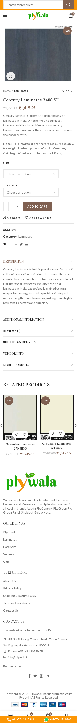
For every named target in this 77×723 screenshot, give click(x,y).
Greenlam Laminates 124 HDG (56, 446)
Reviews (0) (12, 331)
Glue (6, 561)
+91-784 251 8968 (30, 651)
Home (7, 91)
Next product (72, 91)
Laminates (21, 91)
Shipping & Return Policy (19, 596)
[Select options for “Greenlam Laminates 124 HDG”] (53, 433)
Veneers (9, 554)
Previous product (63, 91)
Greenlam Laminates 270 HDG (20, 447)
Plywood (9, 532)
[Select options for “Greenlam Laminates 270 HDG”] (16, 434)
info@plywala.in (17, 657)
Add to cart (37, 206)
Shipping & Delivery (19, 342)
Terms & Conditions (16, 603)
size (6, 162)
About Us (9, 581)
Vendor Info (13, 354)
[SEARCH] (68, 4)
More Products (16, 365)
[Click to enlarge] (10, 76)
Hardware (9, 546)
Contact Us (11, 610)
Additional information (23, 319)
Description (13, 261)
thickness (10, 185)
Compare (13, 217)
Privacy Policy (12, 588)
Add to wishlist (40, 217)
